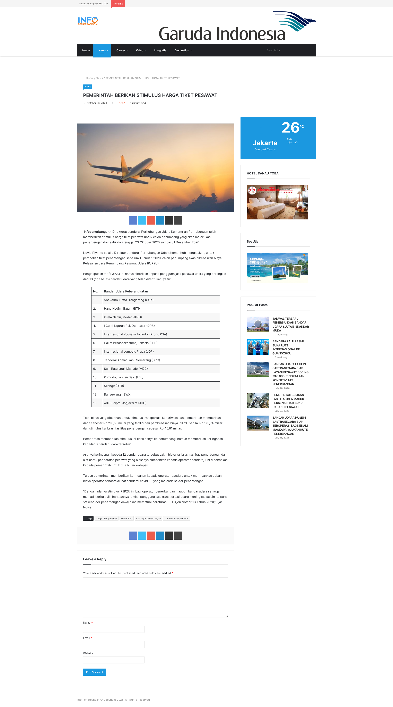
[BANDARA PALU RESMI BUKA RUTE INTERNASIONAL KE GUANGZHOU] (258, 347)
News (102, 50)
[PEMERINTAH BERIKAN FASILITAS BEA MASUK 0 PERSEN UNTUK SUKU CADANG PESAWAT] (258, 400)
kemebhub (126, 518)
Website (88, 653)
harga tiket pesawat (106, 518)
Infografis (159, 50)
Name (88, 622)
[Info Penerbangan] (107, 20)
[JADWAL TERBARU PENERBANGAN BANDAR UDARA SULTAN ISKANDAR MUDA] (258, 324)
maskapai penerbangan (148, 518)
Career (120, 50)
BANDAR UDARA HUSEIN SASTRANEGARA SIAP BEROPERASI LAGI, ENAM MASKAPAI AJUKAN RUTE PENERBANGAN (290, 425)
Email (87, 638)
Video (139, 50)
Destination (181, 50)
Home (86, 50)
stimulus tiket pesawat (177, 518)
